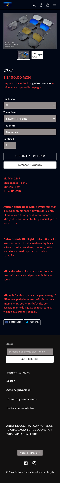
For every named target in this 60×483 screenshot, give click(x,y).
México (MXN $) (29, 452)
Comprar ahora (30, 165)
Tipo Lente (9, 125)
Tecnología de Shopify (42, 472)
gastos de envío (41, 83)
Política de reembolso (20, 408)
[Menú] (54, 5)
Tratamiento (10, 112)
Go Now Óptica (23, 472)
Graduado (9, 98)
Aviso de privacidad (18, 390)
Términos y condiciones (21, 399)
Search (10, 381)
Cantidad (9, 138)
